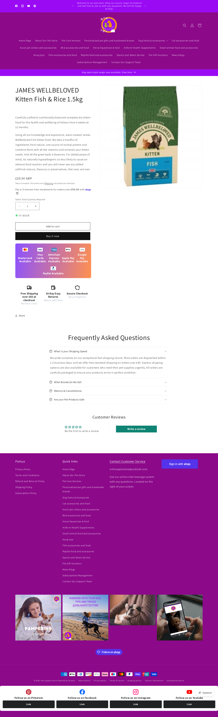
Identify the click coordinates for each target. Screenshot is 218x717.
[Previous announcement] (72, 6)
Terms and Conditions (27, 475)
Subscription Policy (25, 493)
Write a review (136, 429)
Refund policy (84, 680)
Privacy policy (100, 680)
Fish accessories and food (77, 545)
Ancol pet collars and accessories (81, 509)
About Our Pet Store (74, 475)
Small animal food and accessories (82, 533)
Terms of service (117, 680)
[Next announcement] (145, 6)
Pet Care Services (72, 481)
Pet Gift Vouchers (72, 563)
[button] (153, 40)
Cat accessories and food (76, 503)
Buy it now (52, 236)
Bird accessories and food (77, 515)
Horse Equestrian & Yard (76, 521)
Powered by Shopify (66, 680)
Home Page (69, 469)
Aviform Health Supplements (79, 527)
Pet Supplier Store (49, 680)
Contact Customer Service (127, 461)
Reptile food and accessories (78, 551)
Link (28, 704)
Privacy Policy (22, 469)
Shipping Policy (23, 487)
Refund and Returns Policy (30, 481)
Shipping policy (134, 680)
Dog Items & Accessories (76, 497)
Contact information (154, 680)
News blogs (69, 569)
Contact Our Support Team (77, 581)
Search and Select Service (76, 557)
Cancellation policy (175, 680)
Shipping (48, 183)
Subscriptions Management (77, 575)
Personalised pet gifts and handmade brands (83, 489)
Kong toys (68, 539)
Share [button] (22, 315)
